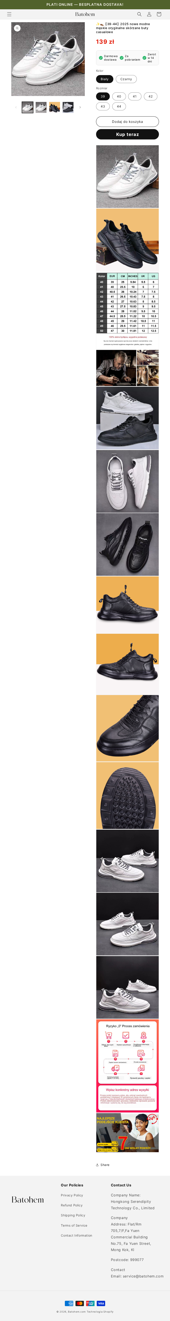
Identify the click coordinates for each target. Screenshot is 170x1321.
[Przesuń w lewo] (16, 107)
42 (151, 96)
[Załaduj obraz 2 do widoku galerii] (41, 107)
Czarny (126, 79)
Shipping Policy (73, 1215)
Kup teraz (127, 134)
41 (135, 96)
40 (119, 96)
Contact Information (76, 1235)
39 (103, 96)
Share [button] (105, 1165)
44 (119, 106)
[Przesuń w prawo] (80, 107)
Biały (105, 79)
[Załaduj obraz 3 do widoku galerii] (54, 107)
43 (103, 106)
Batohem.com (77, 1311)
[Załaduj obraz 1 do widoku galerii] (27, 107)
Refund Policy (72, 1205)
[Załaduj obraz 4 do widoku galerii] (68, 107)
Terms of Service (74, 1225)
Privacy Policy (72, 1195)
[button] (9, 14)
